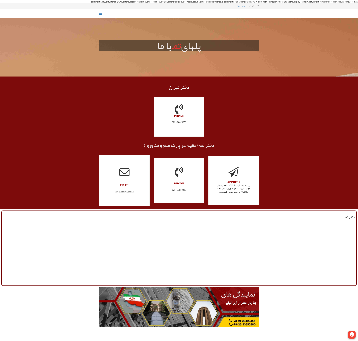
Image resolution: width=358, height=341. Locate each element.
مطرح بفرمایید (242, 5)
